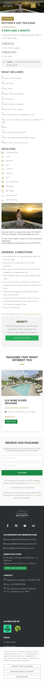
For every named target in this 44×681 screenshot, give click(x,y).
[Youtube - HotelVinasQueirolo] (25, 526)
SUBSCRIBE (22, 473)
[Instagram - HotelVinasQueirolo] (16, 526)
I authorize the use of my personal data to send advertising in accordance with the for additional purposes (22, 495)
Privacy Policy (10, 642)
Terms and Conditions (33, 314)
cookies (23, 654)
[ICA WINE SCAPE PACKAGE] (22, 383)
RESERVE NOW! (22, 338)
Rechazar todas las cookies (22, 671)
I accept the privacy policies (22, 487)
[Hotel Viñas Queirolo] (13, 5)
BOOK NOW (11, 421)
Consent (34, 495)
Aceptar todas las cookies (22, 666)
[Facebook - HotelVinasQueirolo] (8, 526)
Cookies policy (10, 646)
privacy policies (34, 483)
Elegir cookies (22, 676)
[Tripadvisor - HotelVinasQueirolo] (33, 526)
